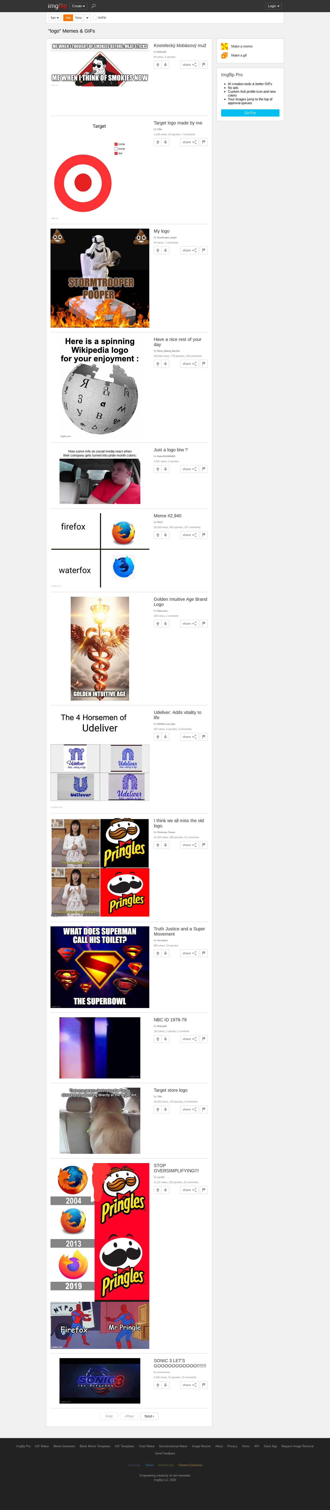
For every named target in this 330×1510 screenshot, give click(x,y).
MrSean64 (162, 1026)
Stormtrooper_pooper (167, 237)
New (78, 18)
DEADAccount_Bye (166, 724)
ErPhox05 (161, 52)
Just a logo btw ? (171, 449)
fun (53, 18)
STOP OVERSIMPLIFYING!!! (176, 1168)
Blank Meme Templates (95, 1446)
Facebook (134, 1465)
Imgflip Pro (23, 1446)
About (219, 1446)
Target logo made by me (178, 122)
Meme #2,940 (167, 515)
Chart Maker (147, 1446)
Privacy (232, 1446)
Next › (149, 1416)
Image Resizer (201, 1446)
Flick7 (160, 522)
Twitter (149, 1465)
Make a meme (242, 46)
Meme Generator (64, 1446)
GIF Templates (124, 1446)
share (187, 64)
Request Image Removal (298, 1446)
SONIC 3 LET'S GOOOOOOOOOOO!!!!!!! (180, 1363)
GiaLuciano (162, 611)
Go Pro (250, 113)
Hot (68, 18)
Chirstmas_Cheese (166, 832)
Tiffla (159, 129)
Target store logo (170, 1090)
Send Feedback (165, 1453)
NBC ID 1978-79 (170, 1019)
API (256, 1446)
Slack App (270, 1446)
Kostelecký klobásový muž (180, 45)
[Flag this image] (204, 65)
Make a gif (238, 55)
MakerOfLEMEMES (166, 456)
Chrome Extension (190, 1465)
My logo (161, 231)
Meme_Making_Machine (168, 351)
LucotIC (161, 1177)
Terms (246, 1446)
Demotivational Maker (173, 1446)
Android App (166, 1465)
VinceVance (162, 940)
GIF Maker (42, 1446)
